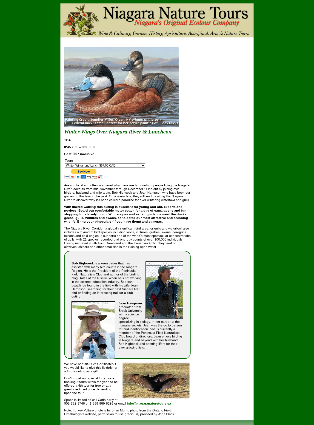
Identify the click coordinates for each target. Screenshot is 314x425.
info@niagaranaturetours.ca (149, 403)
